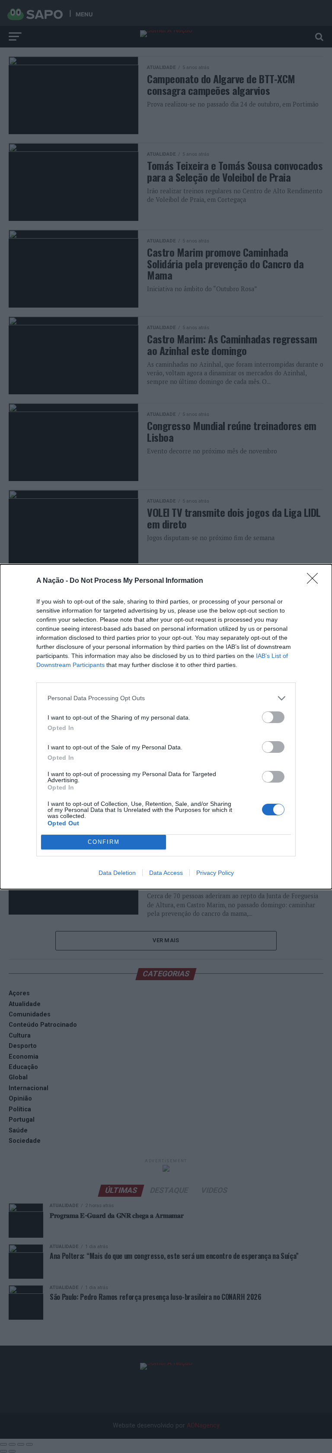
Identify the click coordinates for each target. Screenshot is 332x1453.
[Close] (315, 581)
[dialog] (166, 726)
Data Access (166, 872)
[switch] (273, 717)
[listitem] (166, 698)
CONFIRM (104, 842)
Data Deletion (117, 872)
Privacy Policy (215, 872)
